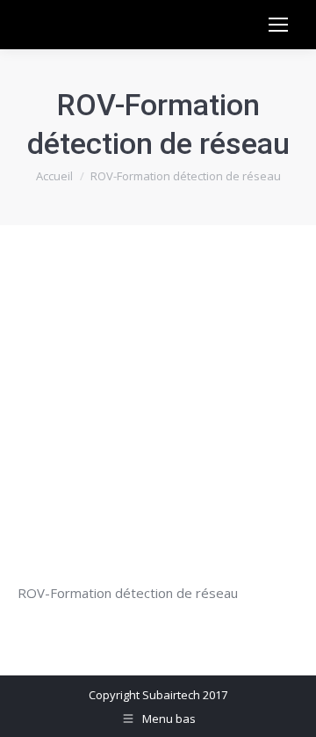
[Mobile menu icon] (278, 24)
